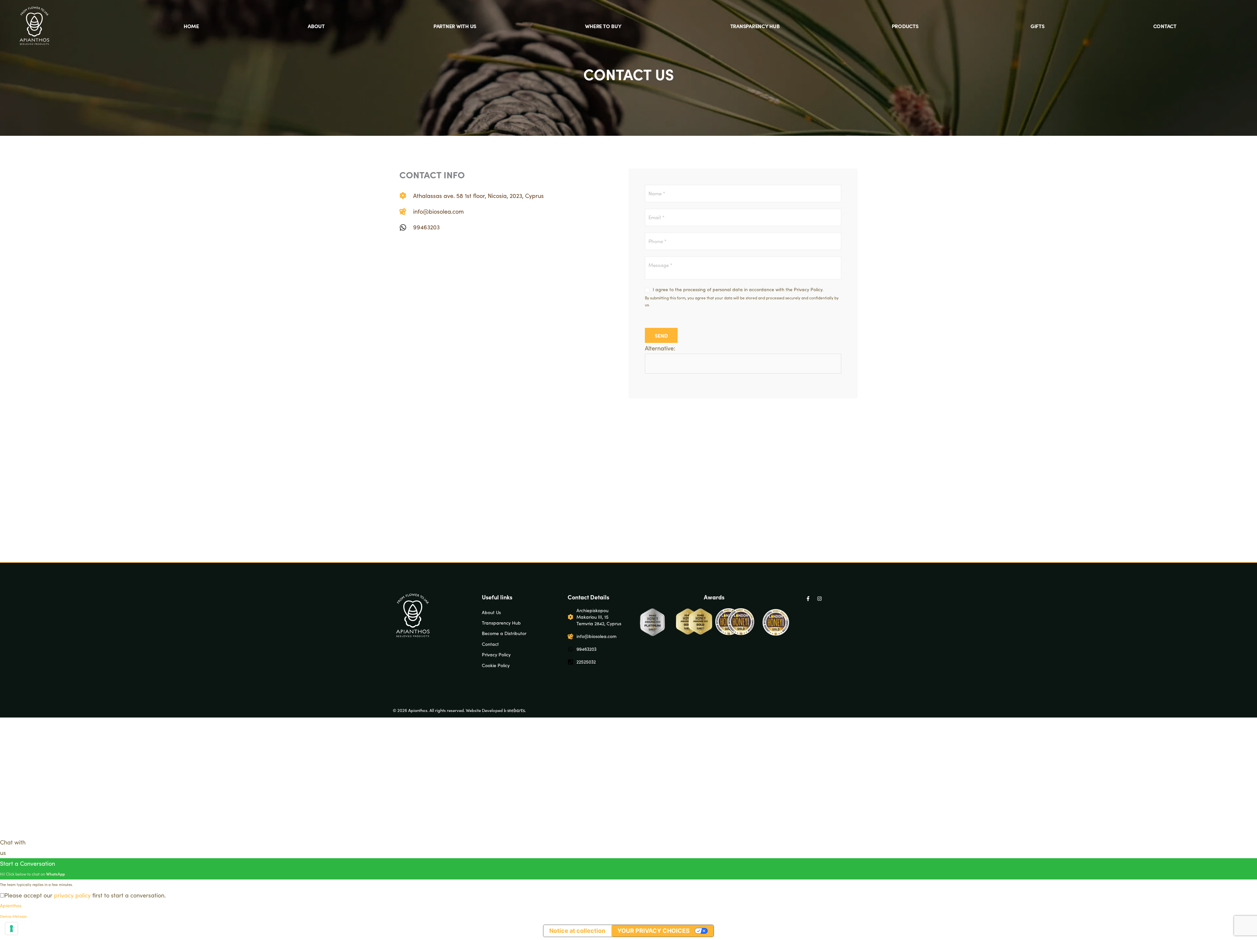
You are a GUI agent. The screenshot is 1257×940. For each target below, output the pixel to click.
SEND (661, 335)
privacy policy (72, 895)
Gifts (1037, 25)
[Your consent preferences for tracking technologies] (11, 928)
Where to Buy (603, 25)
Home (191, 25)
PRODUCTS (905, 25)
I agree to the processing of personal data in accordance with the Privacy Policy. (738, 289)
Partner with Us (454, 25)
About (316, 25)
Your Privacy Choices (653, 930)
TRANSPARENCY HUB (755, 25)
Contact (1164, 25)
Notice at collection (577, 930)
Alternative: (660, 348)
